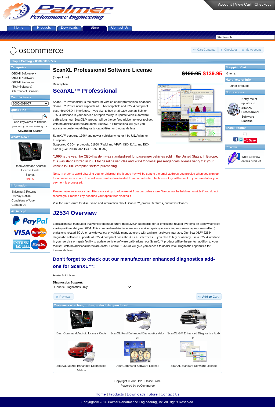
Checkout (263, 4)
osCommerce (146, 385)
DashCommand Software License (137, 365)
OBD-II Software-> (24, 73)
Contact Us (120, 27)
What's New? (20, 137)
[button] (205, 50)
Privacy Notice (21, 195)
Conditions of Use (23, 200)
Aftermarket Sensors (25, 91)
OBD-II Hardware (23, 77)
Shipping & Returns (24, 191)
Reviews (231, 147)
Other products (239, 85)
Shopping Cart (236, 67)
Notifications (235, 92)
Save (252, 140)
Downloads (69, 27)
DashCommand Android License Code (81, 333)
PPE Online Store (149, 381)
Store (95, 27)
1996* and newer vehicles (96, 135)
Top (15, 61)
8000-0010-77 (44, 61)
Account (225, 4)
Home (18, 27)
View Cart (243, 4)
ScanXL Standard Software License (194, 365)
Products (44, 27)
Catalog (26, 61)
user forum (71, 203)
